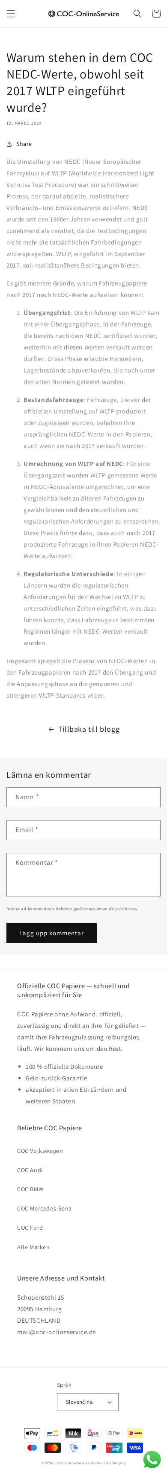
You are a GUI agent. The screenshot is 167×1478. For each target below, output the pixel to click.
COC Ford (30, 1227)
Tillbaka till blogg (88, 729)
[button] (10, 13)
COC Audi (30, 1170)
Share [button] (24, 144)
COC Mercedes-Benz (44, 1208)
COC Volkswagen (40, 1151)
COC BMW (30, 1189)
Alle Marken (33, 1247)
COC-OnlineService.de (75, 1463)
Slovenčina (79, 1401)
